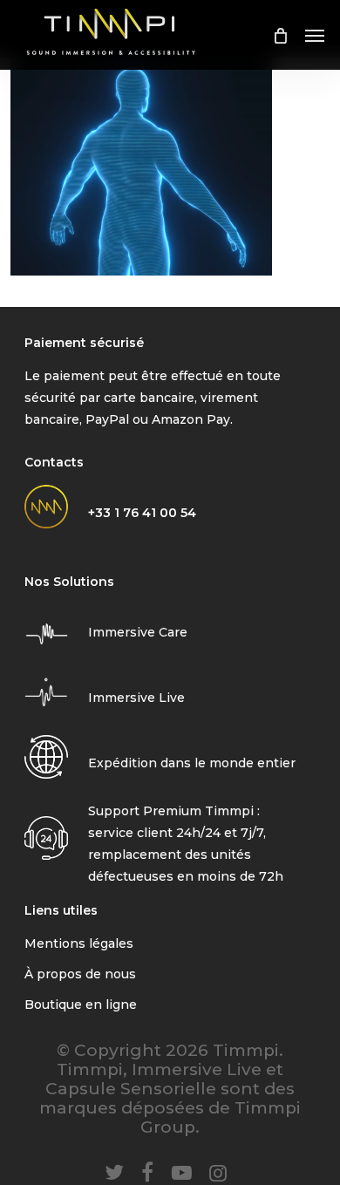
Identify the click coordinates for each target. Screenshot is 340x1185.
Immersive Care (137, 632)
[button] (314, 35)
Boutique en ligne (80, 1004)
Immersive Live (136, 697)
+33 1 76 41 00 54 (142, 513)
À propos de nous (80, 974)
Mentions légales (78, 943)
